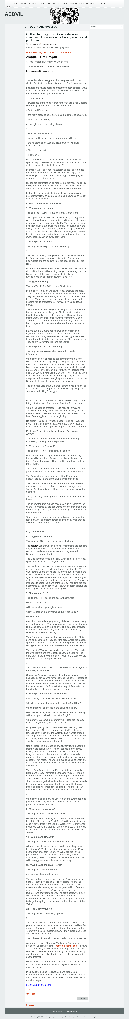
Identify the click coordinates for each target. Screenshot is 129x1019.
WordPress (41, 1017)
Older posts (29, 1005)
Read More (82, 998)
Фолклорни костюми (28, 4)
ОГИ (15, 4)
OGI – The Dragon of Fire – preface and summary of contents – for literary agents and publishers (56, 37)
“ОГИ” (28, 990)
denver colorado (82, 1017)
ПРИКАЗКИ (31, 994)
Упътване (102, 4)
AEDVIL (14, 14)
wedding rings (94, 1017)
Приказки (73, 4)
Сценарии (11, 7)
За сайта (42, 4)
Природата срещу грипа (57, 4)
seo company (59, 1017)
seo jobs (73, 1017)
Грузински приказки (87, 4)
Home (9, 4)
